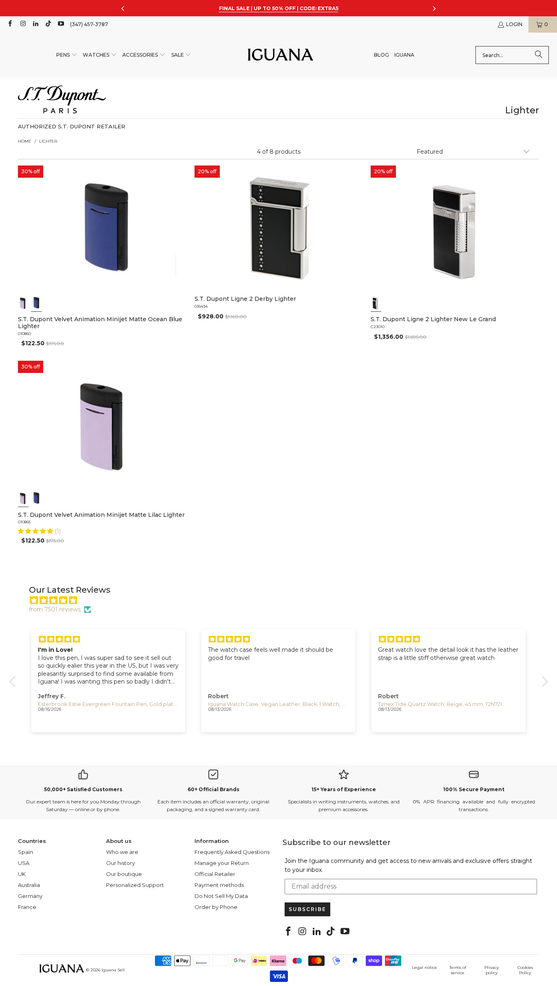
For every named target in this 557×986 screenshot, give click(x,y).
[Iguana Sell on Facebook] (9, 24)
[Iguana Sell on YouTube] (60, 24)
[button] (66, 55)
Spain (25, 852)
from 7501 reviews (55, 609)
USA (23, 863)
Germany (30, 896)
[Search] (538, 55)
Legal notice (424, 967)
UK (22, 874)
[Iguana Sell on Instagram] (22, 24)
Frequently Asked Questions (232, 852)
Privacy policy (491, 970)
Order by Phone (216, 907)
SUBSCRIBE (307, 909)
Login (514, 24)
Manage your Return (222, 863)
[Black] (376, 303)
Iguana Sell (113, 970)
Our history (120, 863)
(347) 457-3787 (89, 24)
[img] (283, 600)
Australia (29, 885)
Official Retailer (215, 874)
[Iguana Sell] (280, 55)
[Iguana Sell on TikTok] (47, 24)
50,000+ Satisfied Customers (83, 789)
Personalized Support (135, 885)
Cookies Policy (525, 970)
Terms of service (457, 970)
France (27, 907)
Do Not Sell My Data (221, 896)
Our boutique (124, 874)
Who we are (122, 852)
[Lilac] (23, 303)
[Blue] (36, 303)
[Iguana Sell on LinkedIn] (35, 24)
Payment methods (219, 885)
